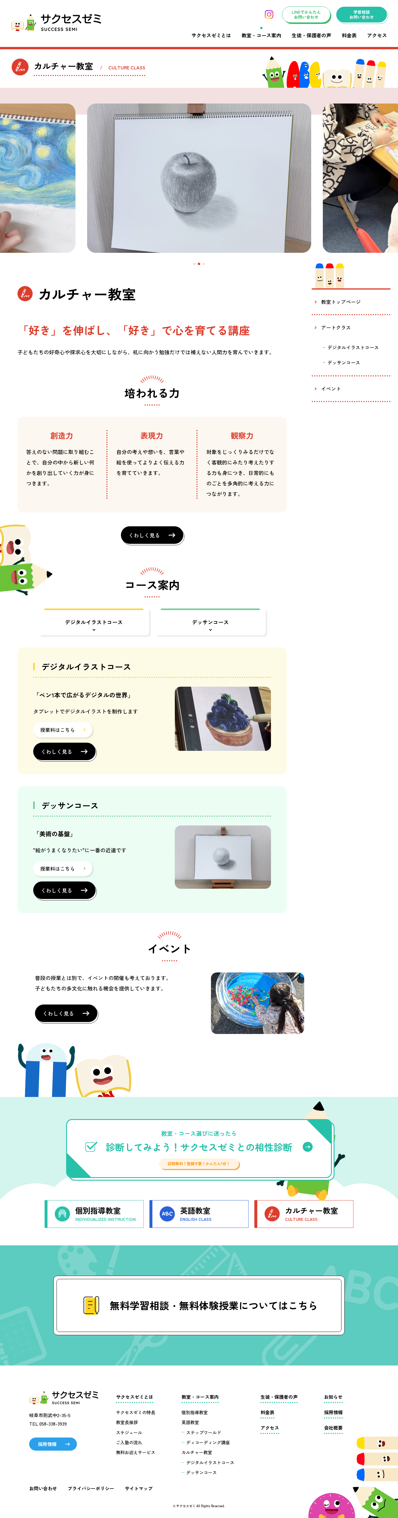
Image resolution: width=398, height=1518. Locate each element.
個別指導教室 (195, 1412)
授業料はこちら (57, 729)
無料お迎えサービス (135, 1452)
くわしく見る (144, 535)
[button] (194, 264)
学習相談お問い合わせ (361, 14)
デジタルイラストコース (94, 622)
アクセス (377, 35)
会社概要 (333, 1427)
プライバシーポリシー (91, 1488)
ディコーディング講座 (208, 1442)
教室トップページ (341, 301)
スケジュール (129, 1432)
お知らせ (333, 1396)
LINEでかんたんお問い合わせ (306, 14)
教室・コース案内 (261, 35)
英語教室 (190, 1422)
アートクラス (336, 327)
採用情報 (47, 1443)
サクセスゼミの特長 (135, 1412)
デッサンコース (210, 622)
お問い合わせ (43, 1488)
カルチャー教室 (197, 1452)
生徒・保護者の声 (311, 35)
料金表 (349, 35)
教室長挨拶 (127, 1422)
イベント (331, 388)
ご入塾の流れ (129, 1442)
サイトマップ (139, 1488)
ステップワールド (203, 1432)
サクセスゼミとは (211, 35)
